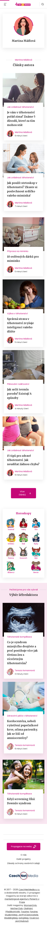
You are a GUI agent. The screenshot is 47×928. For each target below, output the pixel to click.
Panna (11, 558)
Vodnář (11, 529)
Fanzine (34, 911)
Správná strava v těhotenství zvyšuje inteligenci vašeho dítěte (20, 325)
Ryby (36, 543)
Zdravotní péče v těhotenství (22, 715)
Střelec (11, 543)
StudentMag (11, 914)
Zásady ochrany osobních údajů (23, 863)
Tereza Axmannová (25, 670)
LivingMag (23, 917)
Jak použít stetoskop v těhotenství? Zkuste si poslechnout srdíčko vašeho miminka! (22, 189)
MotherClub (16, 908)
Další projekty (23, 859)
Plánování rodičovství (18, 384)
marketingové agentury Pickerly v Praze (22, 901)
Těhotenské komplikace (19, 636)
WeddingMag (11, 917)
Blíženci (11, 572)
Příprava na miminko (17, 251)
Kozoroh (23, 558)
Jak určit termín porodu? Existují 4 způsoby (19, 393)
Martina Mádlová (23, 132)
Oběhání (28, 908)
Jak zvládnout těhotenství (20, 107)
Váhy (23, 529)
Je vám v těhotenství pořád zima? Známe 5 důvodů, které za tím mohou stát (21, 119)
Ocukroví (34, 917)
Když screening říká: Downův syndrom (21, 801)
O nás (24, 854)
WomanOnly (30, 905)
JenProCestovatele (28, 914)
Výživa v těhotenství (17, 313)
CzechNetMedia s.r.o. (29, 889)
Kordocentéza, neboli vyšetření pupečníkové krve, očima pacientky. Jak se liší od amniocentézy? (22, 730)
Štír (36, 529)
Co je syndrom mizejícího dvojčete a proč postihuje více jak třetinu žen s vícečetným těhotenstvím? (22, 653)
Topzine (25, 911)
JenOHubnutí (22, 921)
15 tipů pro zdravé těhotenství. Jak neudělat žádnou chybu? (23, 460)
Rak (23, 543)
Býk (36, 558)
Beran (36, 572)
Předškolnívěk (12, 911)
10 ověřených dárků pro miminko (23, 258)
